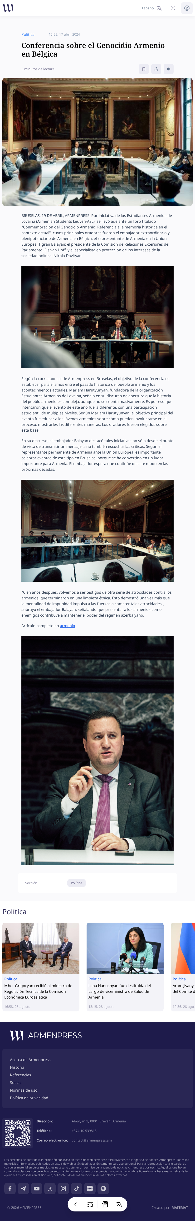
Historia (17, 1067)
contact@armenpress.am (92, 1140)
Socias (15, 1082)
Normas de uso (24, 1090)
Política (76, 883)
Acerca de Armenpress (30, 1059)
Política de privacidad (29, 1097)
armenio (67, 625)
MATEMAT (180, 1207)
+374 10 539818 (84, 1130)
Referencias (20, 1075)
